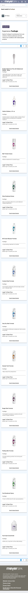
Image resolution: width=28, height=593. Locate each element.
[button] (2, 1)
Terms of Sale (6, 583)
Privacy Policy (6, 585)
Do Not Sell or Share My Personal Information (12, 588)
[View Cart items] (26, 1)
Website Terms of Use (9, 581)
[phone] (19, 2)
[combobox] (21, 16)
